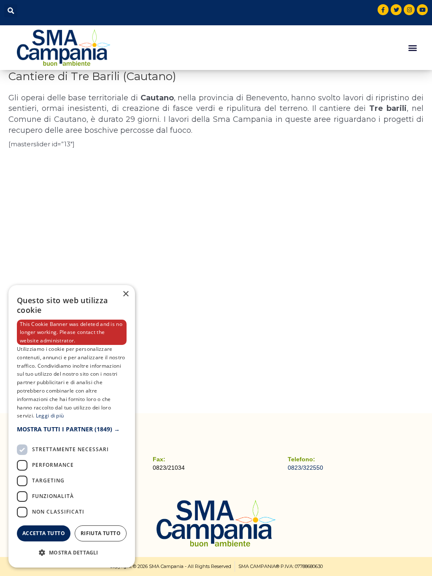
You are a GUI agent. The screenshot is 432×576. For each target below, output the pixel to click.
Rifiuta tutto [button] (101, 533)
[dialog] (71, 426)
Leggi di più (50, 415)
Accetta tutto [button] (43, 533)
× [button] (125, 294)
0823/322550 (305, 467)
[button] (10, 10)
